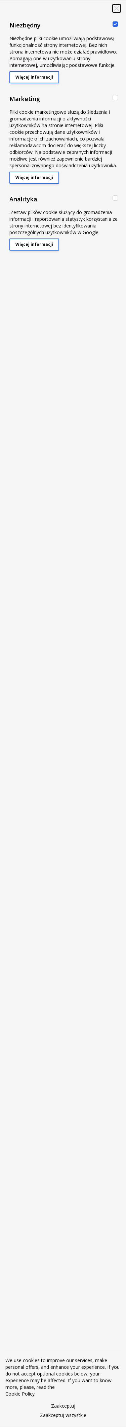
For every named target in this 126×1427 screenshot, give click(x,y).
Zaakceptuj (63, 1406)
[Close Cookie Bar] (117, 8)
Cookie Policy (20, 1394)
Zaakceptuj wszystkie (63, 1415)
